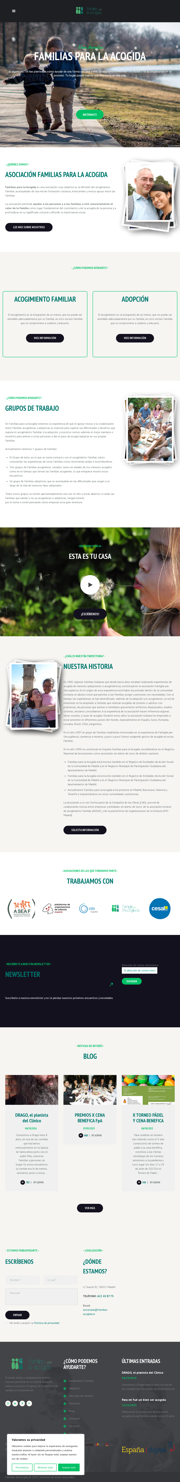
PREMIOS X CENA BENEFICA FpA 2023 (90, 1120)
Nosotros (74, 1403)
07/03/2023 (89, 1128)
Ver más (90, 1208)
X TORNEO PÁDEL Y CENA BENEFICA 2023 (148, 1120)
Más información (45, 338)
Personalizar (22, 1467)
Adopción (74, 1388)
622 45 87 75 (105, 1296)
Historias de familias (81, 1396)
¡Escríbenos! (90, 614)
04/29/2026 (31, 1128)
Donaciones (76, 1433)
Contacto (74, 1418)
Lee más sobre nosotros (29, 227)
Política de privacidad (46, 1323)
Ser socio (74, 1426)
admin (40, 1182)
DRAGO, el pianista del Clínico (31, 1118)
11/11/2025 (129, 1405)
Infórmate (90, 115)
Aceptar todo (69, 1467)
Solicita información (85, 830)
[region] (45, 1454)
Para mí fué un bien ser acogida (144, 1400)
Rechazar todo (45, 1467)
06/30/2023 (147, 1128)
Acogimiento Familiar (81, 1380)
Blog (72, 1411)
